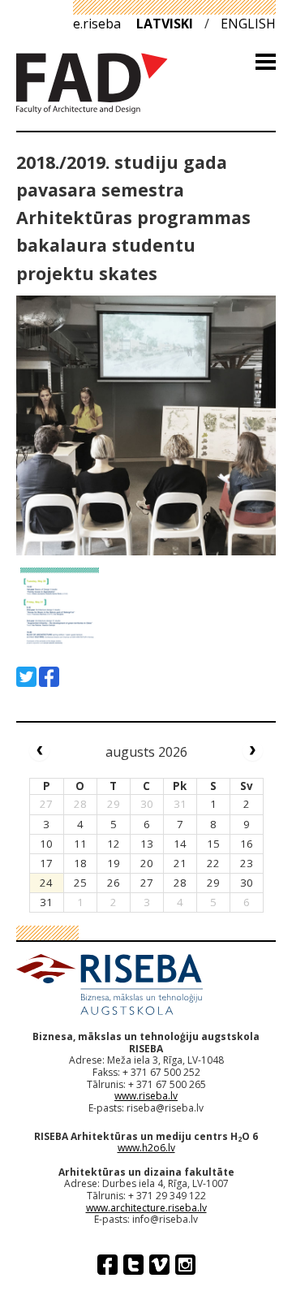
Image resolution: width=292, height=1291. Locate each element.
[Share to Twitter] (26, 677)
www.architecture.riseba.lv (146, 1208)
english (248, 23)
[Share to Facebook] (49, 677)
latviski (164, 23)
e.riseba (97, 23)
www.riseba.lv (146, 1096)
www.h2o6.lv (146, 1148)
